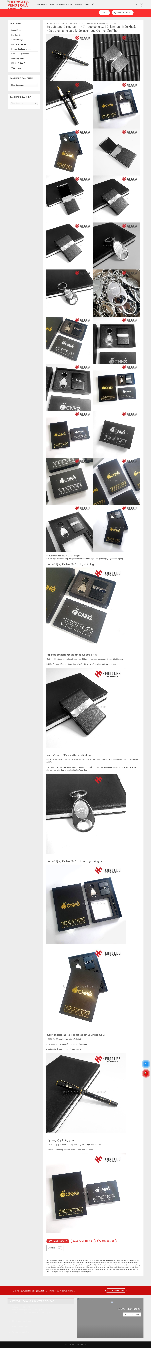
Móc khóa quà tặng (109, 23)
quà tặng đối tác (103, 1269)
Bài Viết (78, 5)
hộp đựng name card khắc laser (82, 1267)
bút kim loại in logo (64, 1262)
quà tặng (52, 556)
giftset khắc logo (83, 1265)
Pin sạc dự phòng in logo (21, 49)
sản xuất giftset (86, 1271)
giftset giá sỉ (58, 1265)
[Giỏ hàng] (141, 5)
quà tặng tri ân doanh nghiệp (71, 1271)
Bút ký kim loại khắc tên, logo (60, 1035)
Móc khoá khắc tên (18, 63)
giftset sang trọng (134, 1265)
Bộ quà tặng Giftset (18, 44)
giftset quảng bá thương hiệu (118, 1265)
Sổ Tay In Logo (17, 40)
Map (87, 5)
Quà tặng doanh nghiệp (61, 5)
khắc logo (84, 767)
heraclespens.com (40, 1310)
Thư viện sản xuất (52, 23)
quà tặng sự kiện (105, 559)
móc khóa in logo (118, 1267)
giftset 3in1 (116, 1262)
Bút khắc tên (16, 35)
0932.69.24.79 (24, 1307)
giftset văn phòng (65, 1267)
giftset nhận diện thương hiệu (98, 1265)
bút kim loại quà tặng (77, 1262)
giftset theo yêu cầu (52, 1267)
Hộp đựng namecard (56, 654)
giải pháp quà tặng (106, 1262)
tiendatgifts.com (25, 1310)
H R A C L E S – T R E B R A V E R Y (75, 1344)
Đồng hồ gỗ (16, 30)
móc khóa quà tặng (131, 1267)
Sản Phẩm (41, 5)
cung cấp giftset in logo (92, 1262)
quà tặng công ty (65, 1269)
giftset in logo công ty (70, 1265)
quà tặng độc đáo (91, 1269)
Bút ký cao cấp (81, 23)
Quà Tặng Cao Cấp (52, 1269)
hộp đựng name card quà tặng (102, 1267)
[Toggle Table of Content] (58, 1248)
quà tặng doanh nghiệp (78, 1269)
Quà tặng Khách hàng (116, 1269)
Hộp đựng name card (19, 58)
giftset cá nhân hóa (127, 1262)
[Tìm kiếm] (93, 4)
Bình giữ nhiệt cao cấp (20, 54)
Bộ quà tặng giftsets (67, 23)
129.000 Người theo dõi (128, 1309)
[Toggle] (10, 1301)
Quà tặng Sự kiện (55, 1271)
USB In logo (16, 68)
